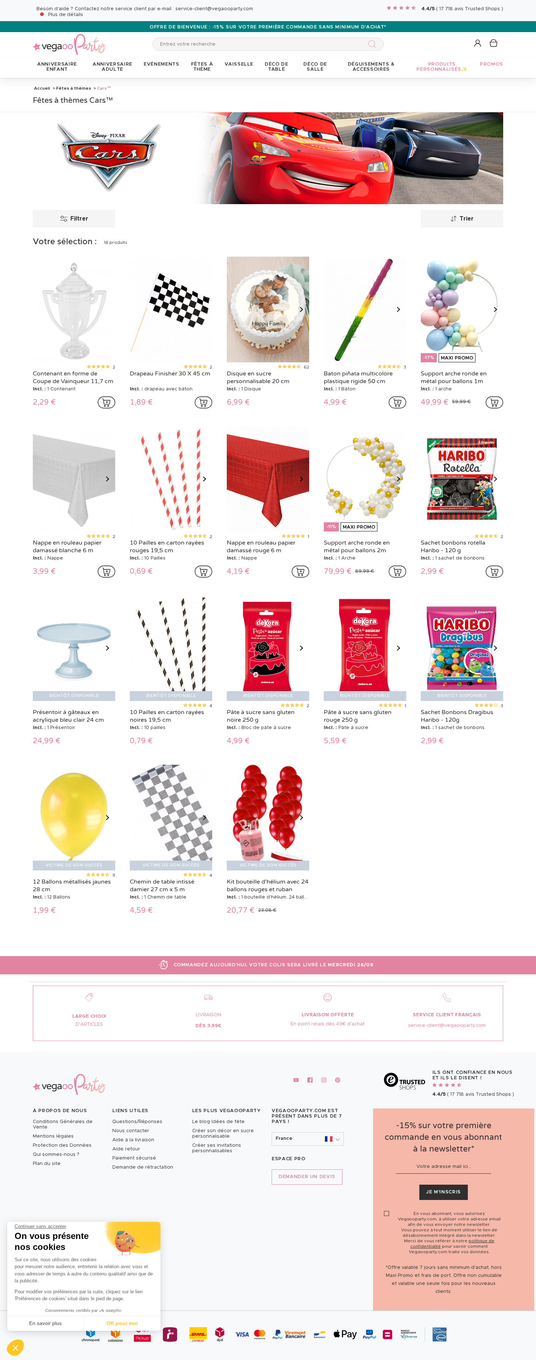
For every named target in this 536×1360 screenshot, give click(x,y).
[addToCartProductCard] (106, 402)
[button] (15, 1347)
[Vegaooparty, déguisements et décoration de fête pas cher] (69, 40)
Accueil (42, 88)
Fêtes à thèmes (73, 88)
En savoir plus (45, 1323)
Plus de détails (65, 14)
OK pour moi (122, 1323)
